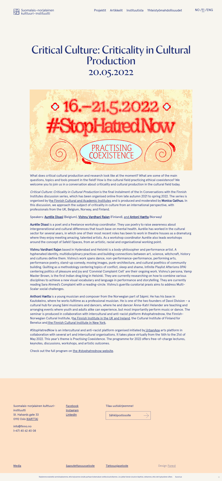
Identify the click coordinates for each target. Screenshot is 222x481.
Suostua (178, 477)
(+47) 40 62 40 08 (24, 430)
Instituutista (135, 10)
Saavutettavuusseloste (80, 465)
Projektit (100, 10)
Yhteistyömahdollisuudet (164, 10)
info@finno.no (22, 426)
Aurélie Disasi (53, 217)
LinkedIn (71, 414)
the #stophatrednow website (93, 351)
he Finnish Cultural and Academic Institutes (80, 200)
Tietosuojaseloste (117, 465)
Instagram (72, 410)
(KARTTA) (32, 419)
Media (17, 465)
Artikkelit (116, 10)
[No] (219, 477)
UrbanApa (152, 330)
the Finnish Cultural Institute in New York (76, 322)
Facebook (72, 406)
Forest (172, 465)
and (136, 217)
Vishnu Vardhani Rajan (94, 217)
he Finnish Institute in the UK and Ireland (101, 318)
